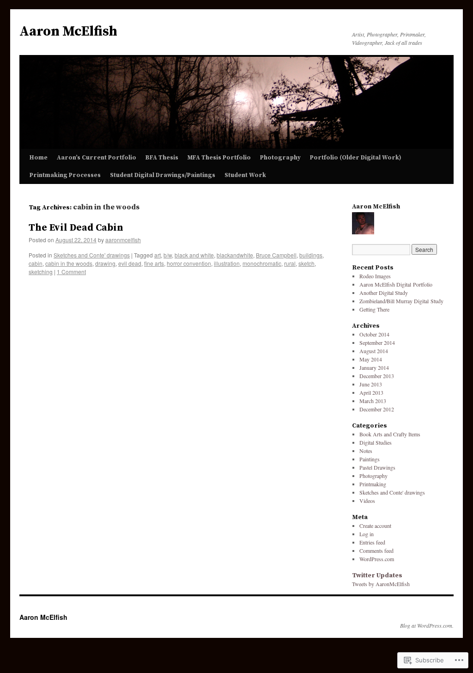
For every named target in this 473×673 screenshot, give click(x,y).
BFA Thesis (162, 157)
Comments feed (376, 550)
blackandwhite (235, 255)
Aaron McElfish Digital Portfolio (395, 284)
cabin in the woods (68, 263)
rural (290, 263)
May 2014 (370, 359)
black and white (194, 255)
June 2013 (370, 384)
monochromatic (262, 263)
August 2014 (373, 351)
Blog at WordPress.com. (427, 625)
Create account (375, 525)
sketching (41, 271)
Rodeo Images (375, 276)
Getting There (374, 309)
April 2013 (371, 392)
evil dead (129, 263)
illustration (227, 263)
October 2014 (374, 334)
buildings (310, 255)
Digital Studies (375, 442)
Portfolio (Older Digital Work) (355, 157)
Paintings (369, 459)
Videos (367, 500)
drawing (105, 263)
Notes (365, 450)
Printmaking (372, 484)
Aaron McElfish (68, 31)
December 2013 (376, 375)
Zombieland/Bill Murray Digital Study (401, 301)
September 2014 (377, 342)
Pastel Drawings (377, 467)
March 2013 (372, 400)
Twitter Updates (377, 575)
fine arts (154, 263)
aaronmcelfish (123, 240)
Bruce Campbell (276, 255)
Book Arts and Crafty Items (389, 434)
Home (39, 157)
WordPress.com (376, 559)
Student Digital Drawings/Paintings (162, 175)
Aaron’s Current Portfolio (96, 157)
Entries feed (372, 542)
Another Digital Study (383, 292)
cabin (35, 263)
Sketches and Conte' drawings (92, 255)
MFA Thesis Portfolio (219, 157)
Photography (280, 157)
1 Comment (71, 271)
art (157, 255)
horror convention (189, 263)
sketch (306, 263)
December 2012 (376, 409)
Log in (366, 534)
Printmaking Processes (65, 175)
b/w (168, 255)
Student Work (245, 175)
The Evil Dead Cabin (76, 228)
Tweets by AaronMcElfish (381, 583)
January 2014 (374, 367)
